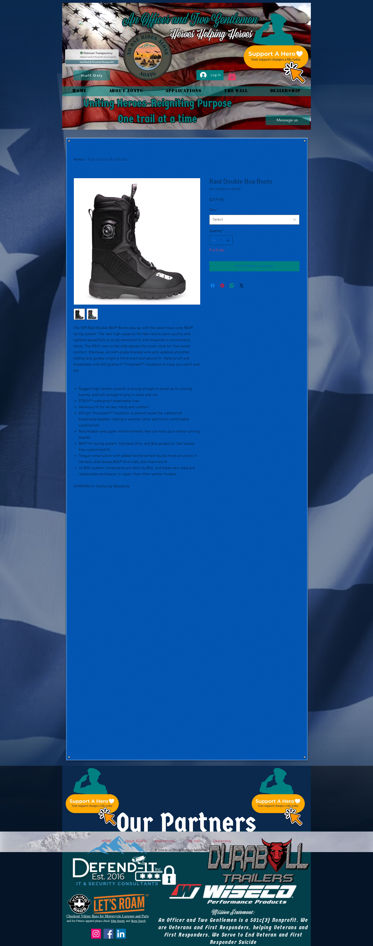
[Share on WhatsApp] (232, 286)
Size (213, 210)
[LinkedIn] (121, 934)
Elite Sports (118, 921)
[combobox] (254, 220)
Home (79, 159)
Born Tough (138, 921)
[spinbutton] (221, 240)
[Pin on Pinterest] (222, 286)
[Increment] (229, 240)
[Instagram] (96, 934)
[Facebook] (108, 934)
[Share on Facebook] (213, 286)
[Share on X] (242, 286)
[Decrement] (213, 240)
